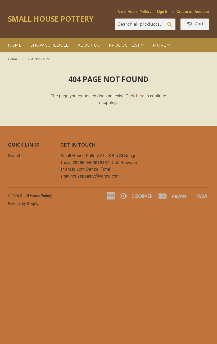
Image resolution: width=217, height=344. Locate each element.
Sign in (162, 11)
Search (14, 155)
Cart (199, 23)
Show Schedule (49, 45)
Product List (125, 45)
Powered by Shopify (23, 203)
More (160, 45)
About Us (89, 45)
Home (14, 45)
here (140, 96)
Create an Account (193, 11)
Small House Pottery (51, 19)
